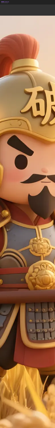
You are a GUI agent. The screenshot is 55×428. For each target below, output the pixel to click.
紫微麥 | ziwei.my (5, 1)
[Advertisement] (27, 10)
